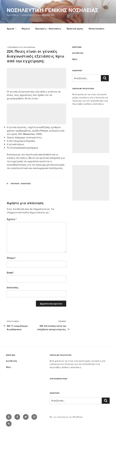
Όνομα (11, 257)
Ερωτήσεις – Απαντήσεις (48, 28)
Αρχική (10, 28)
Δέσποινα (31, 47)
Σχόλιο (12, 219)
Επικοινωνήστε (96, 28)
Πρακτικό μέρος (75, 28)
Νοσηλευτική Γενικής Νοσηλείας (52, 10)
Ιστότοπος (13, 287)
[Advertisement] (36, 78)
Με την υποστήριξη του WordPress (66, 416)
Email (10, 272)
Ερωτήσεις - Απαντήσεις (21, 183)
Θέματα (26, 28)
